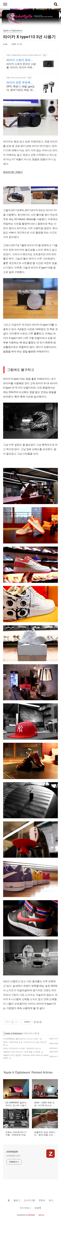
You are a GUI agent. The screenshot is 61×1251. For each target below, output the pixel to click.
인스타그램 (29, 1200)
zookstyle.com (13, 1155)
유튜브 (42, 1200)
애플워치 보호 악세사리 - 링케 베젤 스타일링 (21, 1051)
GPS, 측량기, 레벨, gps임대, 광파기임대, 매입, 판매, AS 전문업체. (21, 88)
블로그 (17, 1200)
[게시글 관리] (16, 1022)
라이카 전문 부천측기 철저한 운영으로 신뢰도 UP (19, 82)
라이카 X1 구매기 (13, 172)
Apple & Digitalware (14, 1033)
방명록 (38, 1207)
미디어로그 (25, 1207)
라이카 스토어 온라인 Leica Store (19, 60)
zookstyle (12, 1151)
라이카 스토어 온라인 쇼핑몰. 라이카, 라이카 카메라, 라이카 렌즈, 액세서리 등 (21, 65)
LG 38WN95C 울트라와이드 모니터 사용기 (21, 1038)
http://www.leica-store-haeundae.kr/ (23, 55)
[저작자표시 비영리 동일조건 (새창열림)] (37, 1022)
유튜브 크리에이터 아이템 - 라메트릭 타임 (20, 1048)
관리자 (41, 1214)
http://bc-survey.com (16, 77)
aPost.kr (31, 1214)
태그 (51, 1200)
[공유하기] (12, 1022)
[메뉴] (5, 4)
